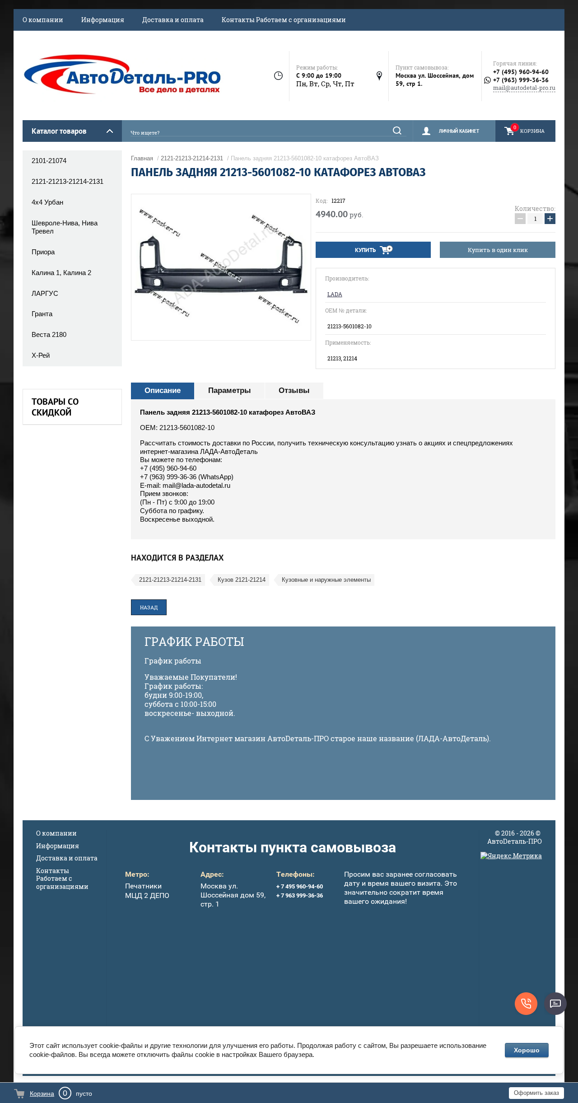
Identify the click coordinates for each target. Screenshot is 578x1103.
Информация (102, 19)
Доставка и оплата (173, 19)
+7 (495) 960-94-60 (521, 72)
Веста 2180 (49, 334)
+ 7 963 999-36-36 (299, 895)
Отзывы (294, 390)
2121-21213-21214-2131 (67, 181)
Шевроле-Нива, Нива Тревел (65, 227)
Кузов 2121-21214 (242, 579)
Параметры (229, 390)
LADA (334, 294)
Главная (142, 158)
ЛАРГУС (45, 293)
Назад (149, 607)
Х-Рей (41, 355)
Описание (162, 390)
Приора (43, 252)
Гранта (42, 314)
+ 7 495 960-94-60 (299, 886)
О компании (43, 19)
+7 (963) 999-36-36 (521, 80)
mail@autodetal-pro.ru (524, 88)
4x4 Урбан (47, 202)
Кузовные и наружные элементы (326, 579)
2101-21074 (49, 160)
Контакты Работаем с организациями (284, 19)
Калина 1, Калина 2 (61, 272)
